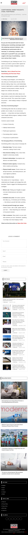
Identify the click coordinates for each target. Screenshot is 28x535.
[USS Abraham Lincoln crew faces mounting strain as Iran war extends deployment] (7, 338)
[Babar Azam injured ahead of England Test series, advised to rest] (7, 330)
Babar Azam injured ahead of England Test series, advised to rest (19, 330)
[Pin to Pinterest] (17, 232)
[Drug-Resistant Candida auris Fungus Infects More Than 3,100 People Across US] (7, 352)
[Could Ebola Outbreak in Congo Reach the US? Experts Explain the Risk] (14, 438)
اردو (24, 3)
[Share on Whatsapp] (20, 232)
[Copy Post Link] (23, 232)
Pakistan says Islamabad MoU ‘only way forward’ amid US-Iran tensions (13, 300)
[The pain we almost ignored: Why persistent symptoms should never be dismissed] (7, 307)
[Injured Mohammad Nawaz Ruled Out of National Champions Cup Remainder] (7, 314)
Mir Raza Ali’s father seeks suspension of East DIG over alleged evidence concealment (18, 366)
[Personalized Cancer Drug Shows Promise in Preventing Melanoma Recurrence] (14, 390)
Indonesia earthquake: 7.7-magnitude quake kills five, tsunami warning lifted (18, 344)
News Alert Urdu (22, 223)
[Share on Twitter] (13, 232)
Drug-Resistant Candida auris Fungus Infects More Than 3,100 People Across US (18, 352)
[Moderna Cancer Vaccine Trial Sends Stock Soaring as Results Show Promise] (14, 414)
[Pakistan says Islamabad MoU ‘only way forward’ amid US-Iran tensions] (14, 290)
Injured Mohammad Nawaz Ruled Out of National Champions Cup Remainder (18, 314)
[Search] (26, 2)
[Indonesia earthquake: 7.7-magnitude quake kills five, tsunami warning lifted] (7, 345)
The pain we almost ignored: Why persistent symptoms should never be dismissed (18, 306)
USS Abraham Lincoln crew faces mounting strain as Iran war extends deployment (18, 337)
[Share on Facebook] (10, 232)
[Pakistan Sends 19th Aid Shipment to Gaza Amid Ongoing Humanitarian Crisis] (7, 360)
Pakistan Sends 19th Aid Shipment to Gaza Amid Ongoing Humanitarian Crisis (18, 359)
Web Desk (5, 19)
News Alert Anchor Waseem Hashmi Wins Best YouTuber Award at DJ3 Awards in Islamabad (18, 321)
